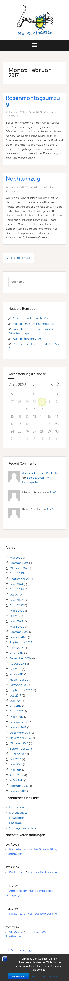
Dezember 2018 (20, 658)
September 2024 (21, 579)
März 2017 (17, 716)
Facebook (16, 823)
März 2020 (17, 626)
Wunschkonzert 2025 (27, 338)
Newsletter (16, 817)
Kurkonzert (17, 872)
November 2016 (20, 738)
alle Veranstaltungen (20, 950)
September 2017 (21, 690)
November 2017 (20, 679)
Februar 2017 (19, 722)
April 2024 (17, 589)
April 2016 (16, 775)
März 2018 (17, 674)
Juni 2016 (16, 764)
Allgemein (12, 116)
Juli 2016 (15, 759)
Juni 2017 (16, 701)
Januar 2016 (18, 791)
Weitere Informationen (45, 976)
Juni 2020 (16, 621)
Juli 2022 (16, 594)
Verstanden (19, 976)
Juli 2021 (15, 616)
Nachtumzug (23, 179)
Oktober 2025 (19, 568)
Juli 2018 (15, 669)
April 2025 (17, 573)
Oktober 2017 (19, 685)
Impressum (17, 807)
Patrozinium (17, 849)
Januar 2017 (18, 727)
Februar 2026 (19, 563)
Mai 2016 (16, 770)
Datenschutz (18, 812)
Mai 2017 (16, 706)
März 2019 (17, 653)
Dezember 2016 (20, 732)
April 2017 (16, 711)
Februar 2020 (19, 632)
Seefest (55, 492)
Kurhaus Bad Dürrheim (44, 872)
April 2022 (17, 605)
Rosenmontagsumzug (33, 101)
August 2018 (18, 663)
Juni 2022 (16, 600)
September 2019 (21, 642)
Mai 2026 (16, 557)
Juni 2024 (16, 584)
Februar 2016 (19, 785)
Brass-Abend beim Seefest (31, 318)
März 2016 (17, 780)
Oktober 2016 (19, 743)
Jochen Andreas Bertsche (40, 473)
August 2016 (18, 754)
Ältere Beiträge (18, 257)
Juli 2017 (15, 695)
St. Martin (16, 932)
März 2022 (17, 610)
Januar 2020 (18, 637)
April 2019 (16, 647)
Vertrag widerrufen (22, 828)
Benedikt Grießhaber (41, 112)
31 (41, 402)
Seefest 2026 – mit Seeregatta (33, 323)
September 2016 (21, 748)
